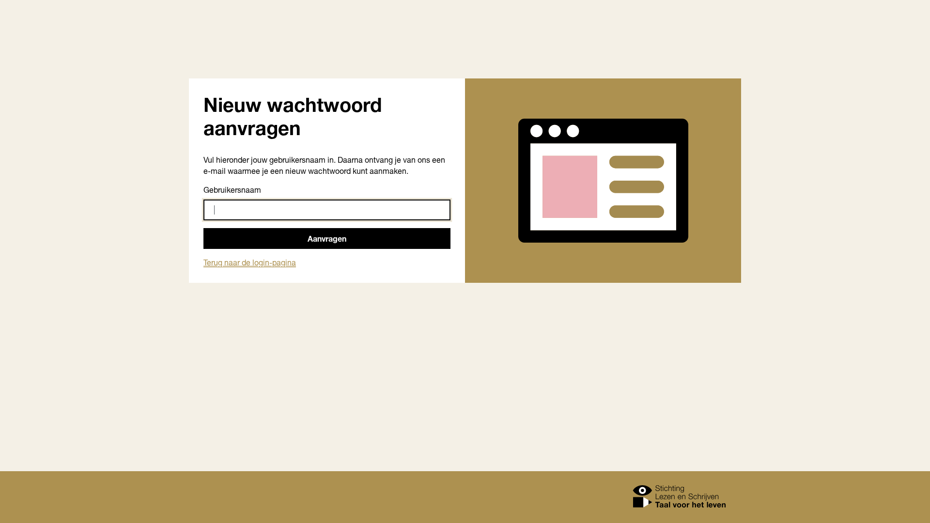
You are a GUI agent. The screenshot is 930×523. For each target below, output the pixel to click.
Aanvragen (327, 238)
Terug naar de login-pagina (249, 262)
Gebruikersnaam (232, 189)
